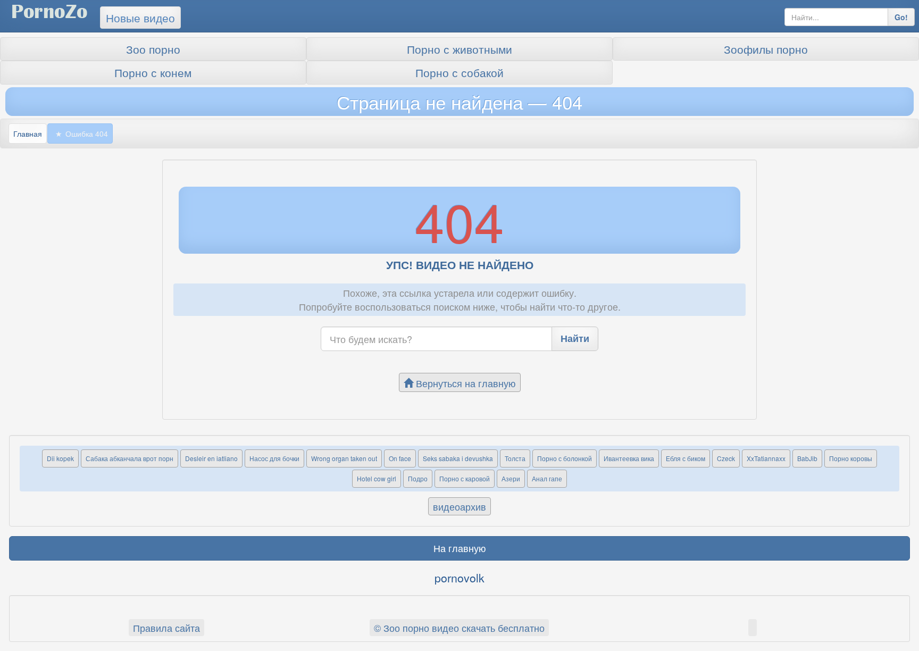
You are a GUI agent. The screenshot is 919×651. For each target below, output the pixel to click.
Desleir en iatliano (211, 458)
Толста (515, 458)
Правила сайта (166, 628)
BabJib (807, 458)
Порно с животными (459, 49)
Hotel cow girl (376, 478)
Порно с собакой (459, 72)
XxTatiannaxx (766, 458)
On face (400, 458)
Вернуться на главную (464, 383)
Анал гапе (547, 478)
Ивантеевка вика (629, 458)
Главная (27, 133)
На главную (459, 548)
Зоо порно (153, 49)
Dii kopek (60, 458)
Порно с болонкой (564, 458)
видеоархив (459, 506)
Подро (418, 478)
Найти (575, 338)
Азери (511, 478)
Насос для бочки (274, 458)
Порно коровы (850, 458)
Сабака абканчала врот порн (129, 458)
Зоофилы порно (766, 49)
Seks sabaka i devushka (458, 458)
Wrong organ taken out (344, 458)
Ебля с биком (685, 458)
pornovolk (459, 578)
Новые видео (140, 18)
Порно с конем (152, 72)
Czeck (726, 458)
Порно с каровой (464, 478)
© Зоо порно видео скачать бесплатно (459, 628)
